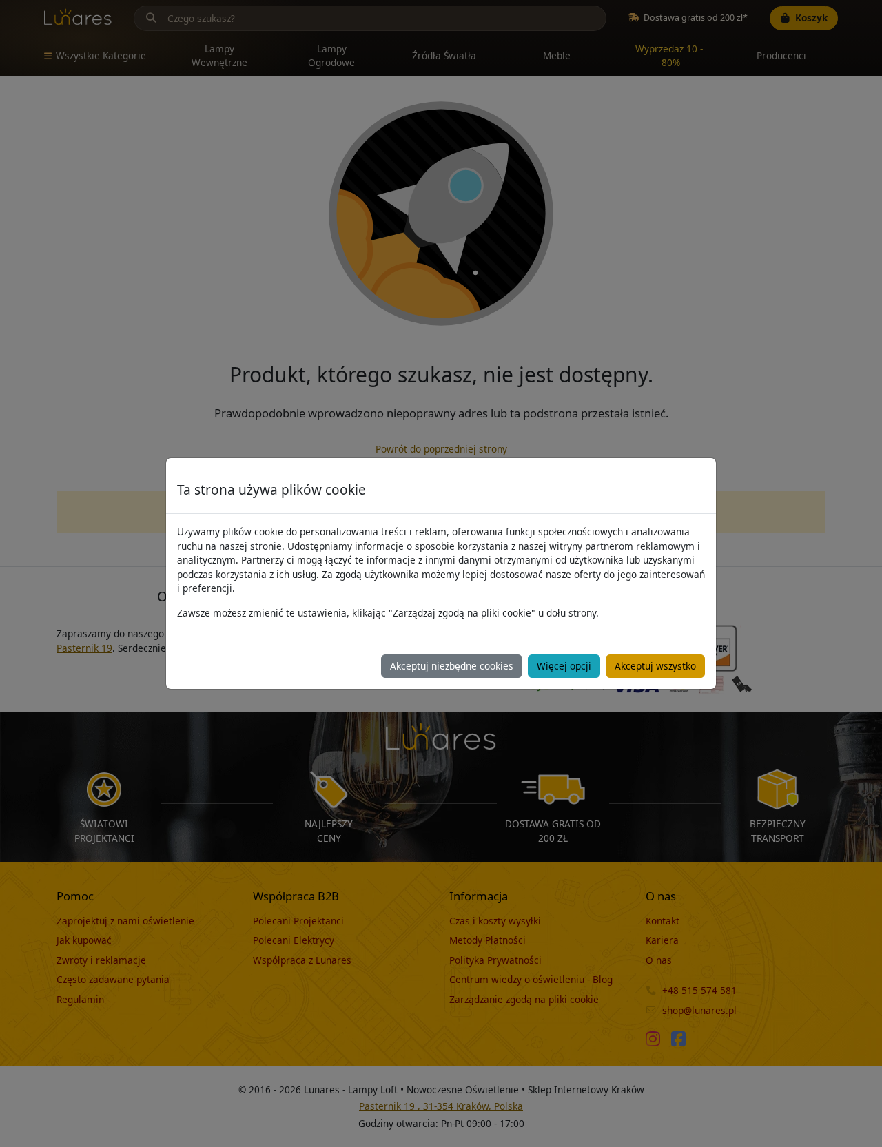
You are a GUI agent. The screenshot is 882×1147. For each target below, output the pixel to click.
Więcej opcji (564, 665)
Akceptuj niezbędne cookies (451, 665)
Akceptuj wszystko (655, 665)
